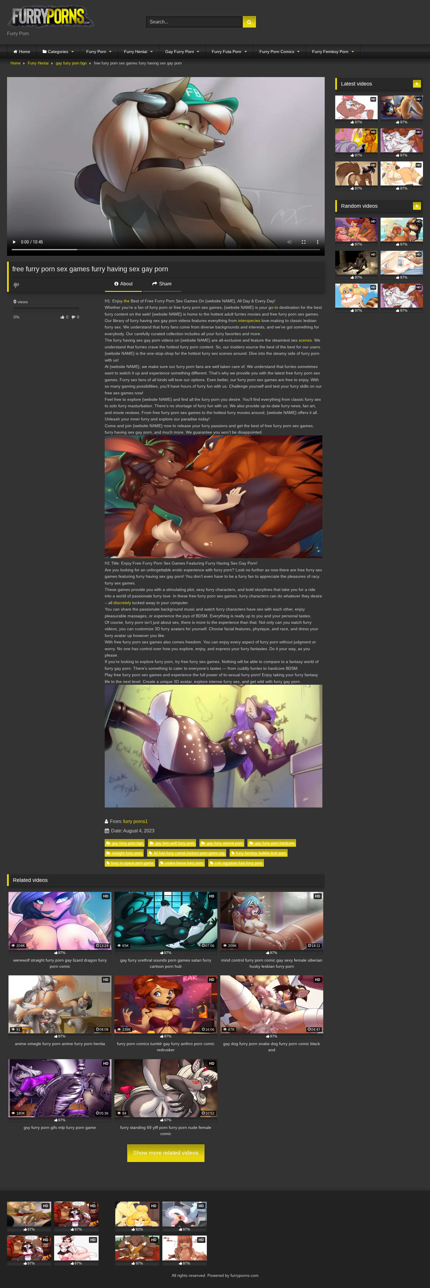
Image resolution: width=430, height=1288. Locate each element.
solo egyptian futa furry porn (238, 863)
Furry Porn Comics (276, 51)
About (126, 283)
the (127, 301)
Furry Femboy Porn (330, 51)
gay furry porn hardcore (274, 843)
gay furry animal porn (224, 843)
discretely (122, 602)
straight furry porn (127, 853)
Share (165, 283)
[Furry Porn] (51, 17)
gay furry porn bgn (71, 63)
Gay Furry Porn (179, 51)
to (276, 307)
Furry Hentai (135, 51)
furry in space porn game (132, 863)
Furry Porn (96, 51)
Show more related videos (166, 1153)
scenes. (306, 340)
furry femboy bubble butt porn (261, 853)
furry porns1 (135, 821)
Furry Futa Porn (226, 51)
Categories (58, 51)
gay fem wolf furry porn (174, 843)
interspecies (249, 320)
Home (24, 51)
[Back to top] (411, 1270)
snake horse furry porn (184, 863)
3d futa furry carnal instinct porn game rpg (189, 853)
